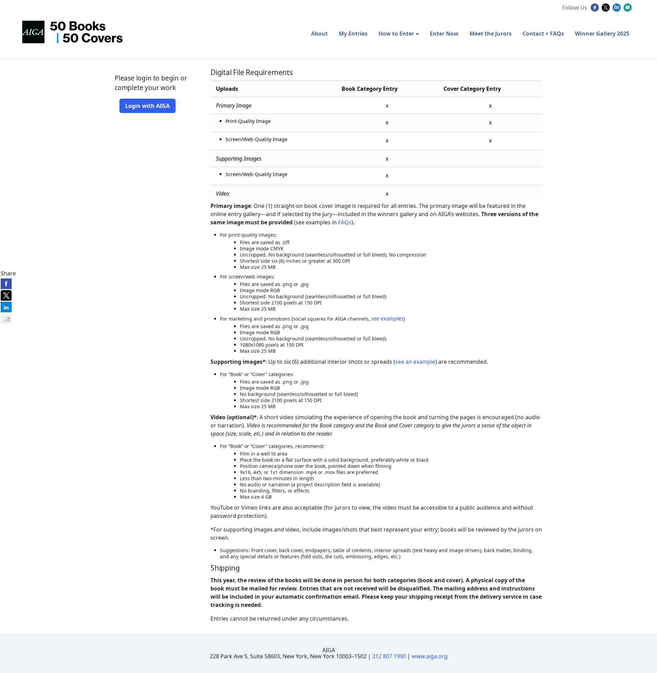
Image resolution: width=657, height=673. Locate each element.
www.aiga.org (430, 656)
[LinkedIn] (617, 9)
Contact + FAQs (543, 33)
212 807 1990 (389, 656)
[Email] (628, 9)
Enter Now (444, 33)
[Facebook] (596, 9)
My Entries (353, 33)
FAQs (344, 222)
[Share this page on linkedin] (6, 306)
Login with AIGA (147, 106)
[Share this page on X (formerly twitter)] (6, 295)
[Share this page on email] (6, 318)
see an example (415, 361)
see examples (387, 318)
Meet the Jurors (490, 33)
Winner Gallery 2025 (602, 33)
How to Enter (396, 33)
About (319, 33)
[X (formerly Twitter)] (606, 9)
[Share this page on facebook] (6, 283)
